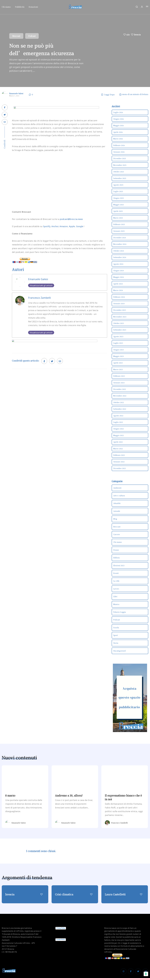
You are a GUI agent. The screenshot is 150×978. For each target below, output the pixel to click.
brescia (137, 34)
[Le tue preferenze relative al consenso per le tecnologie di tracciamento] (146, 974)
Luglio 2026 (118, 112)
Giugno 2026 (118, 119)
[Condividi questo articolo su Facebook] (5, 107)
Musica (116, 604)
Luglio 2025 (118, 191)
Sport (115, 635)
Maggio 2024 (118, 277)
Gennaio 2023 (119, 382)
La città (116, 581)
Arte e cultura (119, 495)
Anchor (54, 226)
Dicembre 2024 (119, 237)
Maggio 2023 (118, 356)
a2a (128, 34)
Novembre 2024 (119, 244)
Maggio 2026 (118, 125)
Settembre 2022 (119, 409)
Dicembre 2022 (119, 389)
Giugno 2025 (118, 198)
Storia (115, 643)
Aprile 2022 (118, 442)
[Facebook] (131, 971)
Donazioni (33, 6)
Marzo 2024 (118, 290)
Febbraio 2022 (119, 455)
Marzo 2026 (118, 138)
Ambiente (117, 488)
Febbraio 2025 (119, 224)
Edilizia (116, 557)
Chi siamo (6, 6)
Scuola (116, 627)
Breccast (16, 36)
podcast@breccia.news (71, 219)
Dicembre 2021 (119, 468)
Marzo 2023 (118, 369)
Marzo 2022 (118, 448)
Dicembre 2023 (119, 310)
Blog (115, 519)
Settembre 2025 (119, 178)
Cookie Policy (60, 939)
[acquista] (130, 697)
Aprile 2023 (118, 363)
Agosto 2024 (118, 264)
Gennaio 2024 (119, 303)
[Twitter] (138, 971)
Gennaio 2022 (119, 461)
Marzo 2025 (118, 218)
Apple (72, 226)
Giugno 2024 (118, 270)
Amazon (64, 226)
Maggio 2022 (118, 435)
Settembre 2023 (119, 330)
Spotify (46, 226)
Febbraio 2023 (119, 376)
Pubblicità (19, 6)
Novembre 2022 (119, 396)
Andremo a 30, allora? (69, 795)
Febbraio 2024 (119, 297)
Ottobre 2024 (118, 251)
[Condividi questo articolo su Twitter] (5, 115)
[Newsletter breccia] (54, 344)
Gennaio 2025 (119, 231)
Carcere (116, 534)
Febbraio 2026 (119, 145)
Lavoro (116, 589)
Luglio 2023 (118, 343)
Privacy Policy (60, 928)
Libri (115, 596)
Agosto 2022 (118, 415)
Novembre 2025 (119, 165)
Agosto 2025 (118, 185)
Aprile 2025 (118, 211)
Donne (116, 550)
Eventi (116, 573)
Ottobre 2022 (118, 402)
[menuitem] (7, 8)
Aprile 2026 (118, 132)
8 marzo (10, 795)
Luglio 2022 (118, 422)
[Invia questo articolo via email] (5, 122)
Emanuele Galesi (16, 93)
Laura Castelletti (115, 894)
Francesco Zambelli (39, 297)
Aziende (116, 511)
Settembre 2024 (119, 257)
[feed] (145, 971)
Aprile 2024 (118, 284)
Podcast (32, 36)
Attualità (116, 503)
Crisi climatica (64, 894)
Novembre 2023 (119, 317)
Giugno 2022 (118, 429)
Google (79, 226)
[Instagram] (123, 971)
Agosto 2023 (118, 336)
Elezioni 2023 (118, 565)
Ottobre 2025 (118, 171)
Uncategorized (119, 651)
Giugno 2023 (118, 349)
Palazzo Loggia (119, 612)
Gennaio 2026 (119, 152)
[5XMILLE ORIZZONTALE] (56, 111)
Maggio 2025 (118, 204)
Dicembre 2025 (119, 158)
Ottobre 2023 (118, 323)
